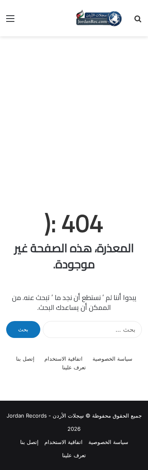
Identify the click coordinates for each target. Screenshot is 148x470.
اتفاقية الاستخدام (63, 358)
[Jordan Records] (98, 18)
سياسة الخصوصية (112, 358)
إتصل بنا (25, 358)
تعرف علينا (74, 367)
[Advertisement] (74, 114)
